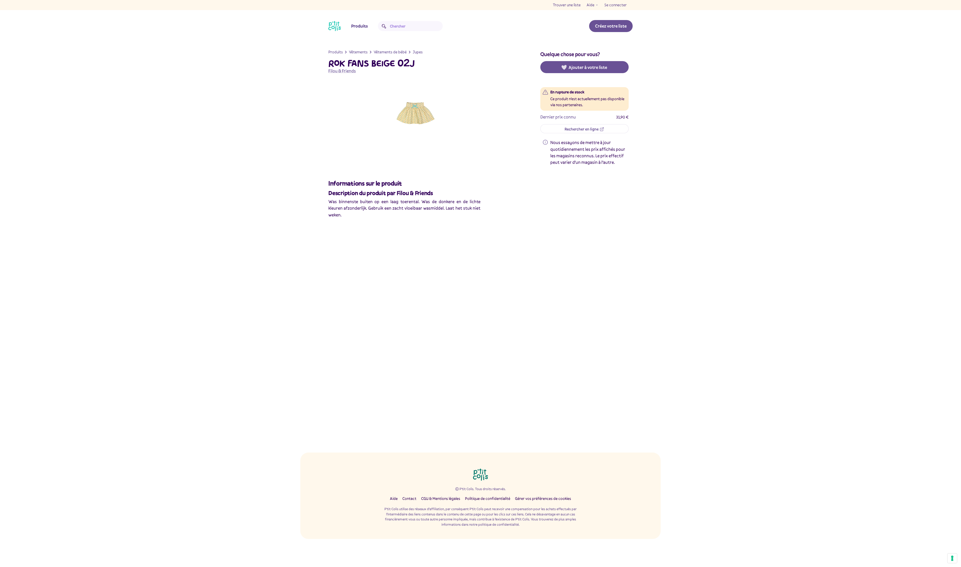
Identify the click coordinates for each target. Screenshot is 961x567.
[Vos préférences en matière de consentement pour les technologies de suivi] (952, 558)
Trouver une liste (567, 4)
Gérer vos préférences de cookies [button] (543, 498)
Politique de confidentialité (487, 498)
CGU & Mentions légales (440, 498)
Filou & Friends (342, 71)
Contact (409, 498)
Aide (590, 4)
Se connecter (615, 4)
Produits (359, 26)
